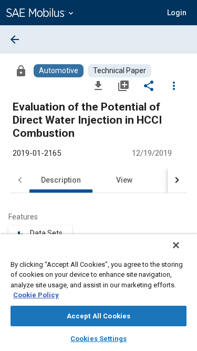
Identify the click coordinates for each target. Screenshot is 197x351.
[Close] (176, 245)
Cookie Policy (36, 295)
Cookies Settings (98, 339)
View (124, 180)
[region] (98, 292)
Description (61, 180)
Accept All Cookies (98, 316)
